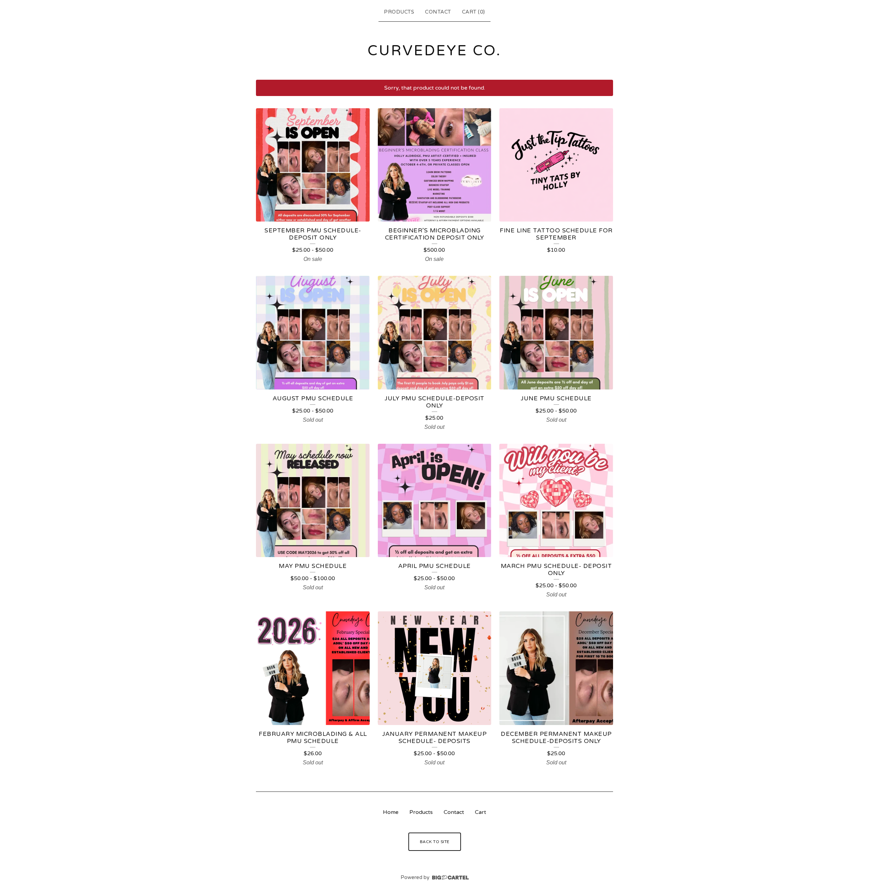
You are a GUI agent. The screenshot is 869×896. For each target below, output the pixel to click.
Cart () (473, 12)
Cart (480, 812)
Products (399, 12)
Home (391, 812)
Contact (438, 12)
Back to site (434, 841)
